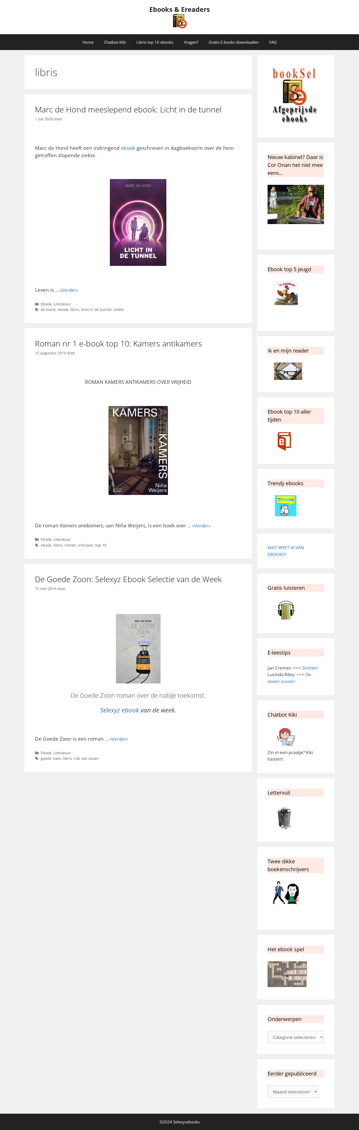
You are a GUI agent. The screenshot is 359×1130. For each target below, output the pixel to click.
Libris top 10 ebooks (154, 42)
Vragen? (191, 42)
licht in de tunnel (96, 309)
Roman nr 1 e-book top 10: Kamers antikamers (118, 343)
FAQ (273, 42)
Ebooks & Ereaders (179, 9)
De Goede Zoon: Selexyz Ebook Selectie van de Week (128, 579)
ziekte (119, 309)
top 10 (100, 545)
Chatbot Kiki (115, 42)
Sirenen (310, 668)
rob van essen (86, 758)
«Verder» (69, 290)
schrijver (85, 545)
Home (88, 42)
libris (74, 309)
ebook (128, 148)
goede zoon (51, 758)
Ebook (46, 303)
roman (70, 545)
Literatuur (62, 303)
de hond (48, 309)
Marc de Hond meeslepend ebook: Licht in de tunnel (128, 109)
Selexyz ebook (119, 710)
